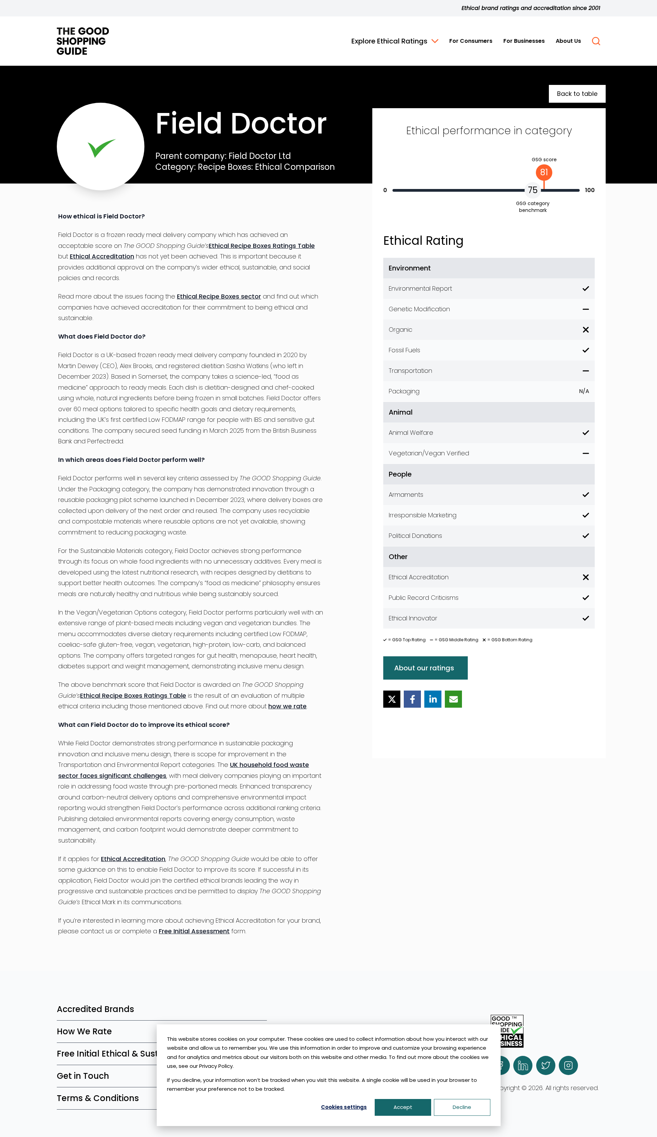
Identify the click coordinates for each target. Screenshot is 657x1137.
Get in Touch (83, 1076)
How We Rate (84, 1031)
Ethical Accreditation (102, 256)
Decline (462, 1107)
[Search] (596, 41)
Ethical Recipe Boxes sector (219, 296)
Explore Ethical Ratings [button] (389, 41)
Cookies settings (344, 1107)
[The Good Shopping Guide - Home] (83, 41)
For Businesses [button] (524, 41)
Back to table (577, 93)
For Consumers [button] (470, 41)
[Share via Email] (453, 699)
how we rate (287, 706)
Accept (403, 1107)
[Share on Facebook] (412, 699)
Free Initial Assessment (194, 931)
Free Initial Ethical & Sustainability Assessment (153, 1053)
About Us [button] (568, 41)
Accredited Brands (95, 1009)
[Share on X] (391, 699)
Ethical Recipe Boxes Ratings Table (262, 245)
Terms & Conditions (98, 1098)
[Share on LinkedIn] (432, 699)
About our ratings (424, 668)
